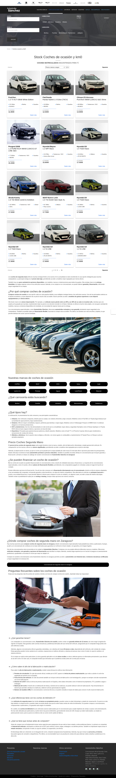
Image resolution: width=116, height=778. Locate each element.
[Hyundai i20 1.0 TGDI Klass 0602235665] (23, 232)
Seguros (61, 753)
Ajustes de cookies (64, 776)
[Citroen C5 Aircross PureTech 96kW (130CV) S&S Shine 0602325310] (91, 83)
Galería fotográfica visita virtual (68, 755)
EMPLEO (88, 9)
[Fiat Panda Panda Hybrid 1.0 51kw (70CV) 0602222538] (57, 83)
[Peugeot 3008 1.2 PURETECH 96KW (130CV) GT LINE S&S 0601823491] (23, 132)
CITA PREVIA (67, 9)
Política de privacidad (50, 776)
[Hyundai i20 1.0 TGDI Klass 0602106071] (91, 132)
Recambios (10, 753)
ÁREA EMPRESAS (95, 9)
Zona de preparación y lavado (16, 751)
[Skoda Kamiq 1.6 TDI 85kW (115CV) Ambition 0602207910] (23, 183)
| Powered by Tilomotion (78, 776)
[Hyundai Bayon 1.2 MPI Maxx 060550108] (57, 132)
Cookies (33, 776)
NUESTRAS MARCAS (42, 9)
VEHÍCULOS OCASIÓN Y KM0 (55, 9)
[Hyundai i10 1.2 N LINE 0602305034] (91, 232)
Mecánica (10, 757)
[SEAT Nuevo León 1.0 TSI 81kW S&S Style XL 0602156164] (57, 183)
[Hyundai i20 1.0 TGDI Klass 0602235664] (91, 183)
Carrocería (10, 755)
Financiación (63, 751)
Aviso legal (40, 776)
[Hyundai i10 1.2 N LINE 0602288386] (57, 232)
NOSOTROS (81, 9)
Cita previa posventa (13, 759)
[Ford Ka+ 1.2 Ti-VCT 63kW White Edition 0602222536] (23, 83)
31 (61, 270)
